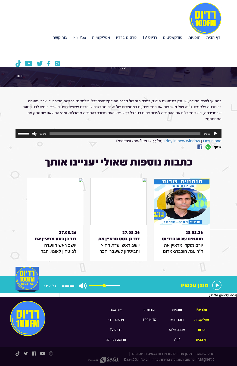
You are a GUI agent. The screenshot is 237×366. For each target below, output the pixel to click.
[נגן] (215, 133)
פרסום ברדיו (126, 37)
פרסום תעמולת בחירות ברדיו (173, 359)
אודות (202, 330)
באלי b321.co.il (136, 359)
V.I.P (177, 340)
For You (79, 37)
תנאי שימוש (205, 353)
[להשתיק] (34, 133)
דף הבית (213, 37)
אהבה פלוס (177, 330)
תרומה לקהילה (116, 340)
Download (212, 141)
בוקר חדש (177, 320)
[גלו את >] (27, 283)
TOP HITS (149, 320)
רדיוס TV (150, 37)
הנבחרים (149, 310)
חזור (19, 75)
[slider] (24, 133)
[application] (118, 133)
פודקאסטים (173, 37)
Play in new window (182, 141)
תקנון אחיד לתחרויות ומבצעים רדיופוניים (162, 353)
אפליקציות (101, 37)
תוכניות (194, 37)
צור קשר (60, 37)
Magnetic (206, 359)
